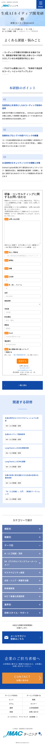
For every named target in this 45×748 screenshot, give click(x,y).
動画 (33, 699)
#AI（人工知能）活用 (13, 426)
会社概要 (32, 717)
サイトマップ (23, 717)
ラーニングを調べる (34, 695)
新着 (11, 712)
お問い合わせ (22, 678)
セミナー (34, 703)
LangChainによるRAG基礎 (15, 461)
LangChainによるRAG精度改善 (17, 448)
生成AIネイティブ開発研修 (15, 434)
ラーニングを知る (11, 695)
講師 (11, 708)
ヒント (11, 699)
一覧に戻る (22, 385)
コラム (11, 703)
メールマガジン (13, 717)
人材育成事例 (33, 708)
